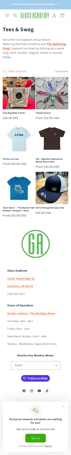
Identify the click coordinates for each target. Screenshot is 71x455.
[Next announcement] (64, 5)
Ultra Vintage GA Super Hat (50, 207)
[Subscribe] (56, 365)
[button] (7, 15)
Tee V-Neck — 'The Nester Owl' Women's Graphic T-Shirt (19, 209)
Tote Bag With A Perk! (14, 113)
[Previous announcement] (7, 5)
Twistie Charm (43, 113)
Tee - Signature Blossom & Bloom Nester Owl (49, 160)
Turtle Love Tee (11, 159)
